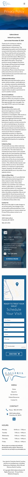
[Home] (6, 3)
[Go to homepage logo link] (14, 375)
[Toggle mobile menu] (24, 3)
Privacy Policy (19, 472)
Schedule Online (12, 259)
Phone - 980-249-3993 (15, 410)
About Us (14, 392)
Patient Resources (14, 397)
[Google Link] (14, 419)
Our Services (14, 394)
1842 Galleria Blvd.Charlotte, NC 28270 (15, 414)
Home (14, 389)
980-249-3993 (12, 253)
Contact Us (14, 400)
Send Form (13, 354)
